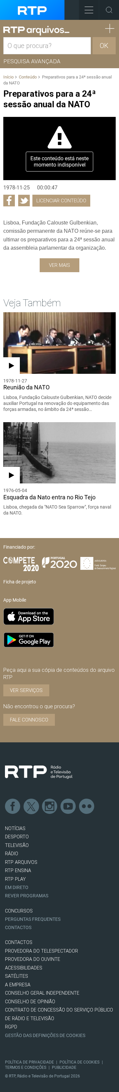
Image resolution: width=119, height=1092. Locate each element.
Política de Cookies (79, 1062)
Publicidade (64, 1067)
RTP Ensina (18, 870)
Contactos (18, 927)
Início (8, 76)
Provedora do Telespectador (41, 951)
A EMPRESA (17, 985)
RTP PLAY (15, 879)
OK (104, 46)
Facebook (13, 807)
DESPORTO (17, 837)
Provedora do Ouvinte (32, 959)
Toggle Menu (89, 10)
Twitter (31, 807)
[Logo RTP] (38, 772)
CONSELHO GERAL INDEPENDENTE (42, 993)
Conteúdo (28, 76)
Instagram (50, 807)
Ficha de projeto (19, 581)
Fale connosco (29, 720)
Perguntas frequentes (32, 919)
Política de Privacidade (29, 1062)
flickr (87, 807)
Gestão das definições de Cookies (45, 1035)
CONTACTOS (18, 942)
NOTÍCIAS (15, 828)
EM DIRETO (16, 887)
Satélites (16, 976)
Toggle (109, 10)
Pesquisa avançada (31, 61)
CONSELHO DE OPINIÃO (30, 1002)
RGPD (11, 1027)
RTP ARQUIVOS (21, 862)
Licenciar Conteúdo (61, 201)
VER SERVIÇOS (26, 690)
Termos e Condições (25, 1067)
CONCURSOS (19, 911)
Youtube (68, 807)
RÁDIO (11, 854)
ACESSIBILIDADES (23, 968)
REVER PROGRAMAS (26, 896)
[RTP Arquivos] (36, 31)
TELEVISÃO (17, 845)
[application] (59, 148)
